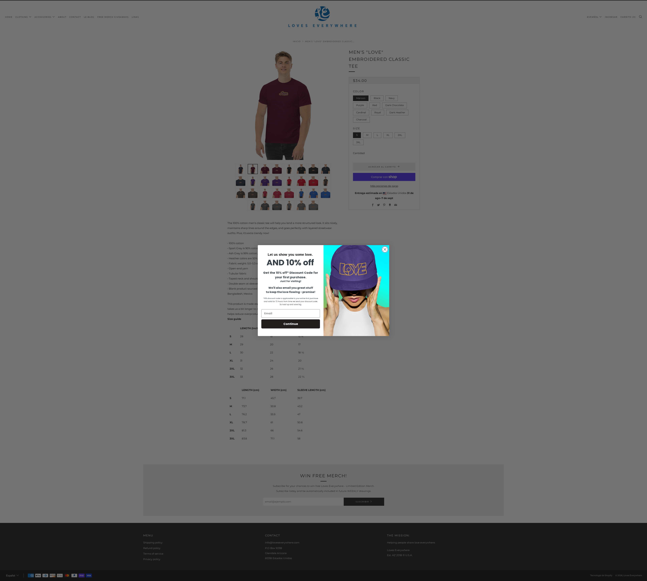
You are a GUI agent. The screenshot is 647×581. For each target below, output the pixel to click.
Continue (290, 324)
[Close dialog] (385, 249)
